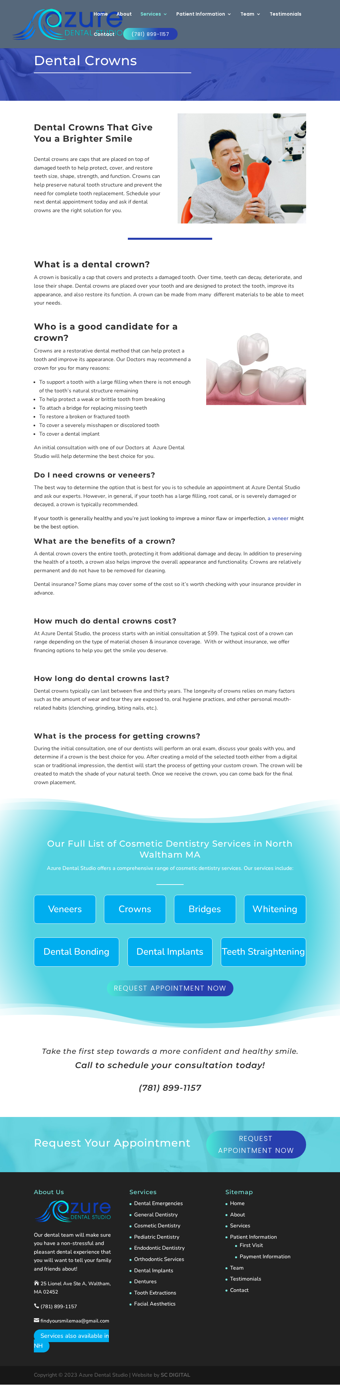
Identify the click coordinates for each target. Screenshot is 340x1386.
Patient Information (200, 14)
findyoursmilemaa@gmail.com (75, 1320)
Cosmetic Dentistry (157, 1225)
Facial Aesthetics (155, 1304)
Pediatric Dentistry (156, 1237)
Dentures (145, 1281)
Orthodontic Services (159, 1259)
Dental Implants (153, 1270)
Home (101, 14)
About (124, 14)
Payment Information (265, 1256)
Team (247, 14)
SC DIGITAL (175, 1375)
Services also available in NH (71, 1341)
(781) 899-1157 (150, 34)
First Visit (251, 1245)
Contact (104, 35)
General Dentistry (156, 1214)
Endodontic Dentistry (159, 1248)
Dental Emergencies (158, 1203)
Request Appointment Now (170, 988)
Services (150, 14)
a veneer (278, 518)
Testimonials (285, 14)
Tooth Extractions (155, 1293)
